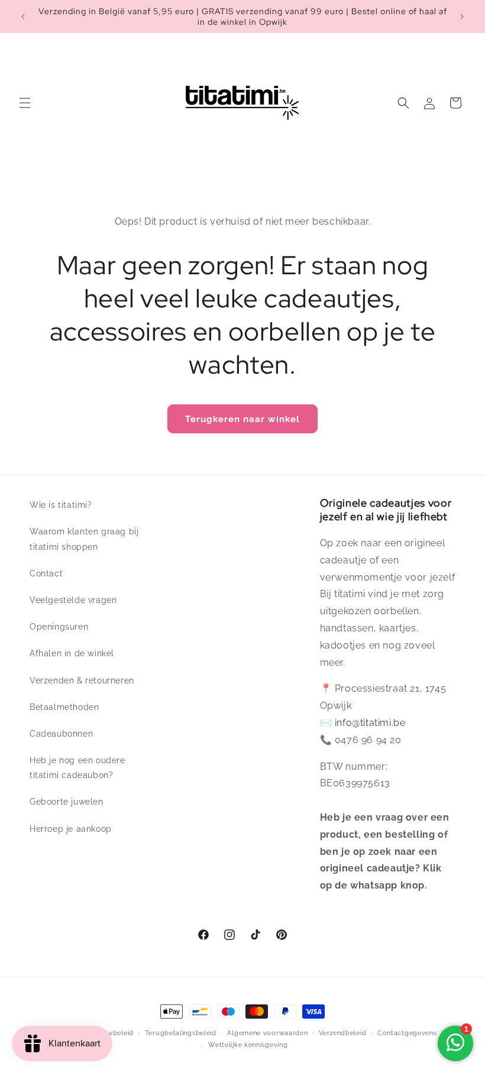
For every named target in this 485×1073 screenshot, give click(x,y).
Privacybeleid (111, 1033)
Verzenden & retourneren (82, 680)
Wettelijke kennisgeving (247, 1045)
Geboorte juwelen (67, 801)
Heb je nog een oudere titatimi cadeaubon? (77, 768)
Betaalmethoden (64, 707)
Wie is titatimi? (61, 505)
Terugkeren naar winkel (242, 419)
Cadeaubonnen (61, 733)
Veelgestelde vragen (73, 600)
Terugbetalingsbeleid (180, 1033)
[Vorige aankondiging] (23, 17)
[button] (25, 103)
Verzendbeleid (342, 1033)
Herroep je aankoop (71, 829)
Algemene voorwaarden (267, 1033)
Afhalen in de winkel (72, 653)
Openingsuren (59, 626)
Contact (46, 573)
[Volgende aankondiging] (462, 17)
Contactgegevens (407, 1033)
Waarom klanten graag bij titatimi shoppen (84, 539)
